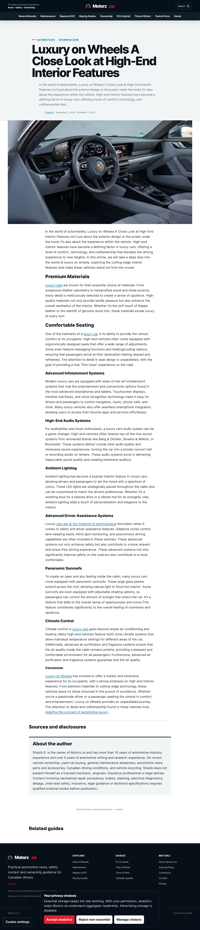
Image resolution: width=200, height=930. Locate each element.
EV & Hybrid (123, 16)
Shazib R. (49, 112)
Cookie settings (18, 922)
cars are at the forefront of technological (86, 524)
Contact (163, 878)
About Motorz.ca (168, 862)
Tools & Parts (162, 16)
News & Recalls (27, 16)
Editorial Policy (166, 867)
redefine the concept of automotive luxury (76, 712)
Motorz (103, 6)
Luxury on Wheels (58, 676)
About (177, 16)
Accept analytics (59, 919)
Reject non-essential (94, 919)
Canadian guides (124, 878)
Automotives (46, 40)
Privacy (163, 883)
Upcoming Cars (69, 40)
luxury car (90, 334)
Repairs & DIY (67, 16)
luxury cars (80, 629)
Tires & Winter (143, 16)
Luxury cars (53, 285)
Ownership (106, 16)
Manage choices (129, 919)
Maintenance (47, 16)
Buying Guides (87, 16)
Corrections (165, 872)
